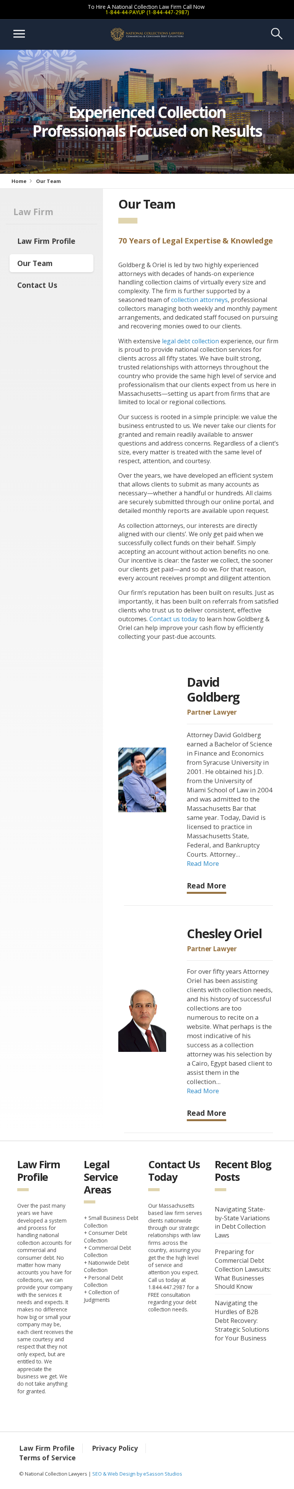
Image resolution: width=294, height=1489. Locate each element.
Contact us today (173, 619)
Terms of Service (47, 1457)
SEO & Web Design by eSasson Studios (137, 1473)
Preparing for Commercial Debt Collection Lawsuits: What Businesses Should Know (243, 1269)
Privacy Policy (115, 1448)
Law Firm (33, 212)
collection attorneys (199, 300)
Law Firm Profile (46, 241)
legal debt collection (190, 341)
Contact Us (37, 285)
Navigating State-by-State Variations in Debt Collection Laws (242, 1222)
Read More (203, 863)
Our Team (35, 263)
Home (18, 181)
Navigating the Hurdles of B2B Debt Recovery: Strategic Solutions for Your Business (242, 1320)
